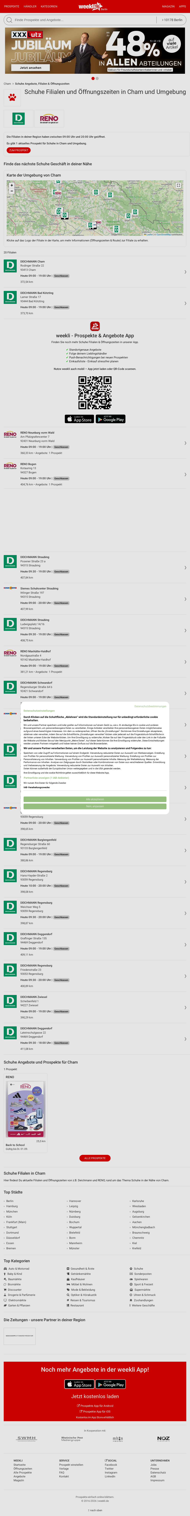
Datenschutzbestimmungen (150, 706)
